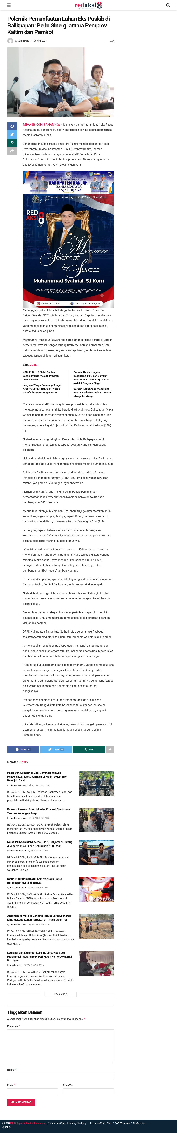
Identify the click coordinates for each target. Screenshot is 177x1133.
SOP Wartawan (122, 1123)
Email (11, 1085)
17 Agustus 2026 (35, 965)
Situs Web (68, 1085)
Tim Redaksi (139, 1123)
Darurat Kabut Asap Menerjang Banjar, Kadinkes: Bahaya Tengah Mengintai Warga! (92, 392)
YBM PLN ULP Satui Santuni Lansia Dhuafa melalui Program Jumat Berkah (41, 376)
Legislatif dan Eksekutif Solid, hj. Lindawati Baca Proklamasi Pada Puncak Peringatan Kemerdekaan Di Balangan (39, 956)
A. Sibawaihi (16, 965)
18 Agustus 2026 (39, 887)
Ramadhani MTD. (18, 851)
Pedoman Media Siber (101, 1123)
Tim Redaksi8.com (18, 785)
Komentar (13, 1026)
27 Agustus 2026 (40, 785)
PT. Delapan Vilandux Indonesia (27, 1123)
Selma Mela (23, 40)
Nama (11, 1069)
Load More (60, 994)
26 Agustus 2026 (40, 818)
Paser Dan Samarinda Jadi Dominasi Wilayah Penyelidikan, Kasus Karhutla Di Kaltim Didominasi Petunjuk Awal (37, 776)
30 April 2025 (40, 40)
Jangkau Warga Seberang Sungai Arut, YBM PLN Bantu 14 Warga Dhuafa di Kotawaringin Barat (42, 389)
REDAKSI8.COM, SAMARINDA (41, 124)
